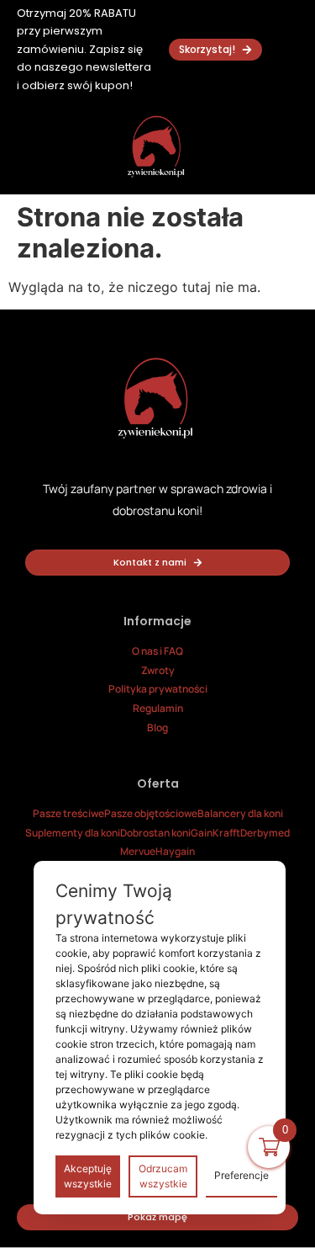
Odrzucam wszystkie (163, 1176)
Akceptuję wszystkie (88, 1176)
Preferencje (241, 1175)
